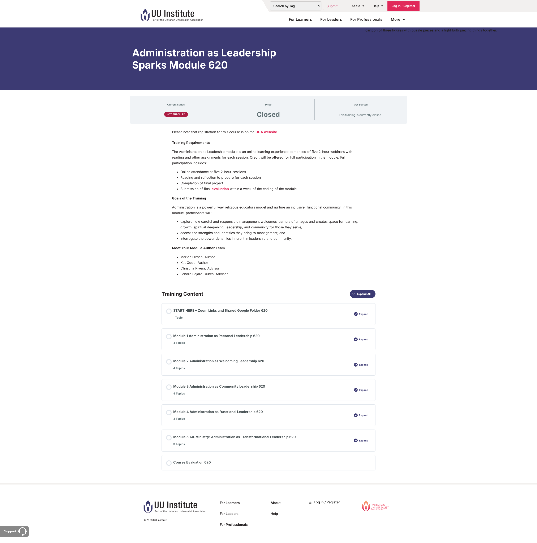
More (395, 19)
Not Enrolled (176, 114)
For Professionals (366, 19)
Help (376, 6)
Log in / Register (403, 6)
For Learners (300, 19)
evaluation (220, 189)
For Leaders (331, 19)
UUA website (266, 132)
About (356, 6)
